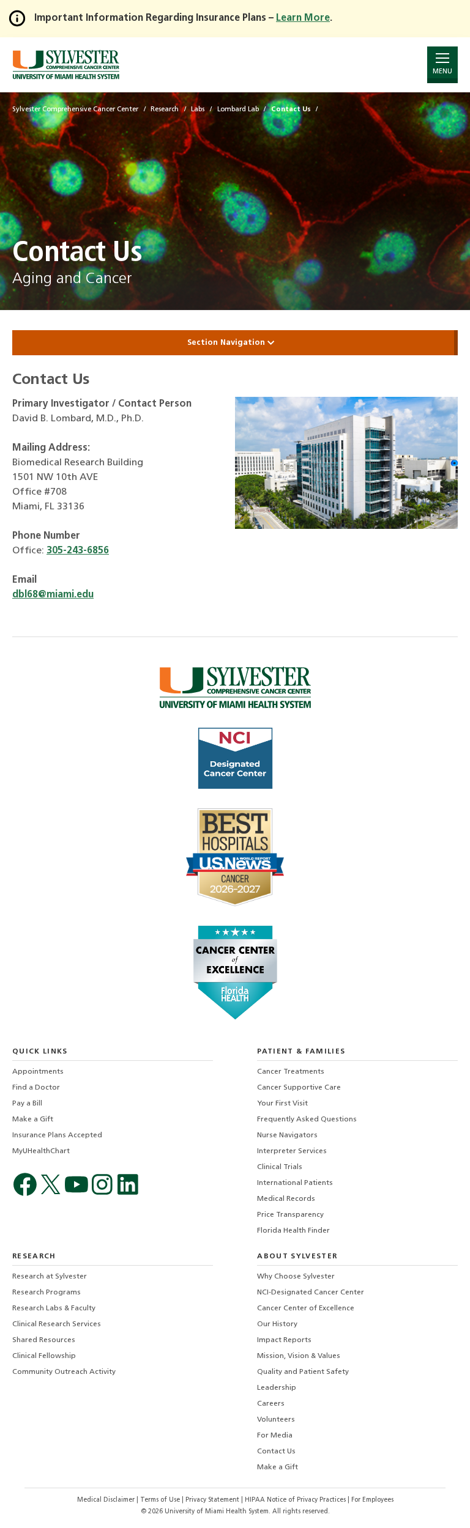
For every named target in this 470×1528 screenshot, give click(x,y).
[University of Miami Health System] (65, 64)
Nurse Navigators (287, 1135)
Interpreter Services (292, 1151)
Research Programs (46, 1292)
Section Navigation (227, 343)
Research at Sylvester (49, 1276)
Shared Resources (43, 1340)
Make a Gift (32, 1119)
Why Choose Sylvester (296, 1276)
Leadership (276, 1388)
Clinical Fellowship (44, 1356)
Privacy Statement (213, 1500)
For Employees (372, 1500)
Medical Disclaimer (106, 1500)
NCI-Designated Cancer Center (310, 1292)
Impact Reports (284, 1340)
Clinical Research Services (56, 1324)
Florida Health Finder (293, 1231)
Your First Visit (282, 1103)
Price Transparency (290, 1215)
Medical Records (286, 1199)
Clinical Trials (279, 1167)
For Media (275, 1435)
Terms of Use (161, 1500)
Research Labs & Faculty (53, 1308)
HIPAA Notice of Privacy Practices (296, 1500)
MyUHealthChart (41, 1151)
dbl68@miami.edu (53, 595)
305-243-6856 (78, 551)
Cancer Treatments (290, 1072)
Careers (271, 1404)
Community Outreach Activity (64, 1372)
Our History (277, 1324)
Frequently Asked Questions (307, 1119)
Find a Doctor (36, 1087)
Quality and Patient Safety (303, 1372)
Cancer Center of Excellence (305, 1308)
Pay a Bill (27, 1103)
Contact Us (276, 1451)
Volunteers (276, 1419)
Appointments (38, 1072)
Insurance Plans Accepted (57, 1135)
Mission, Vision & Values (298, 1356)
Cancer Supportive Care (299, 1087)
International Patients (295, 1183)
